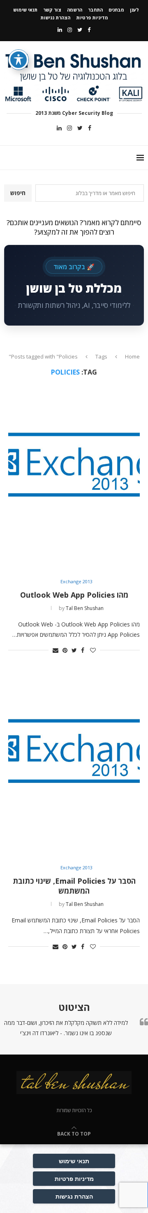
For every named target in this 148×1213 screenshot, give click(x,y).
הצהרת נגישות (55, 17)
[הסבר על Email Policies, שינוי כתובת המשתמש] (74, 764)
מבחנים (116, 10)
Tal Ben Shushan (85, 608)
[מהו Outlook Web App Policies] (74, 478)
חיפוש (17, 193)
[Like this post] (93, 650)
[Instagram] (69, 29)
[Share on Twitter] (74, 650)
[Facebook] (89, 29)
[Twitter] (79, 29)
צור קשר (52, 10)
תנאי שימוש (25, 10)
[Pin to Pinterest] (64, 650)
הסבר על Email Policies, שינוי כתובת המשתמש (74, 886)
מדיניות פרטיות (92, 17)
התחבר (95, 10)
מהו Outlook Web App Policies (74, 595)
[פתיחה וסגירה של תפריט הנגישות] (18, 60)
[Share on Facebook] (82, 650)
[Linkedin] (60, 29)
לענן (134, 10)
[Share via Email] (55, 650)
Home (132, 356)
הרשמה (74, 10)
